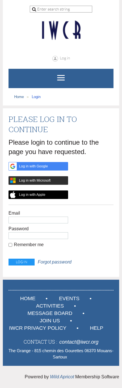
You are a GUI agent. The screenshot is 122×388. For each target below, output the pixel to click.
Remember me (29, 244)
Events (69, 298)
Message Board (50, 313)
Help (96, 328)
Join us (50, 320)
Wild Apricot (62, 376)
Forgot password (54, 262)
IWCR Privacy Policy (37, 328)
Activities (50, 306)
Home (19, 97)
